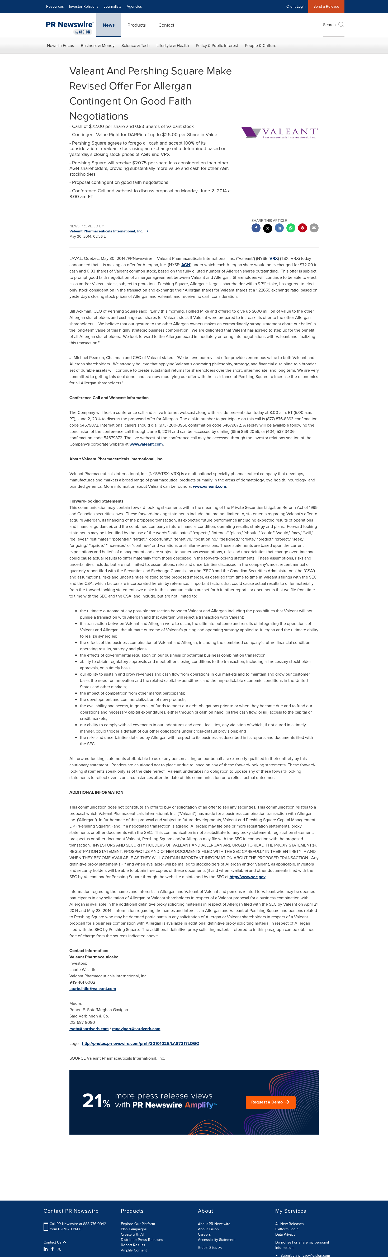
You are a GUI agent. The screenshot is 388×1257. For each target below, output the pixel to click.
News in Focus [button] (60, 45)
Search (329, 25)
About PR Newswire (214, 1224)
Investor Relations (83, 6)
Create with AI (132, 1234)
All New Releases (289, 1224)
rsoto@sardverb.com (89, 1029)
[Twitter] (59, 1249)
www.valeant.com (146, 444)
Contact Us (53, 1242)
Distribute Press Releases (142, 1239)
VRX (273, 258)
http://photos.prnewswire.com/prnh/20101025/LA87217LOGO (140, 1043)
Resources (55, 6)
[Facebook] (52, 1249)
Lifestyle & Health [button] (173, 45)
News (109, 25)
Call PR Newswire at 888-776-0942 (78, 1224)
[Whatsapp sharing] (290, 228)
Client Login (296, 6)
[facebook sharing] (256, 228)
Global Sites (208, 1247)
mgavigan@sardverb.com (136, 1029)
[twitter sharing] (267, 229)
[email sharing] (314, 228)
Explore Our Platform (138, 1224)
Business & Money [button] (98, 45)
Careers (204, 1234)
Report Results (133, 1245)
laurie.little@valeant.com (92, 989)
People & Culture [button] (260, 45)
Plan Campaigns (134, 1229)
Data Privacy (285, 1234)
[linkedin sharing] (279, 228)
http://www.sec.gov (248, 877)
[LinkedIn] (46, 1249)
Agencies (134, 6)
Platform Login (287, 1229)
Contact (166, 25)
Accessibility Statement (216, 1239)
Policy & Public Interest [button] (217, 45)
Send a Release (326, 6)
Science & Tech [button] (135, 45)
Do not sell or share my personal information (302, 1245)
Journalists (112, 6)
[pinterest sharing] (302, 228)
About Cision (208, 1229)
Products (136, 25)
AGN (185, 265)
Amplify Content (134, 1250)
